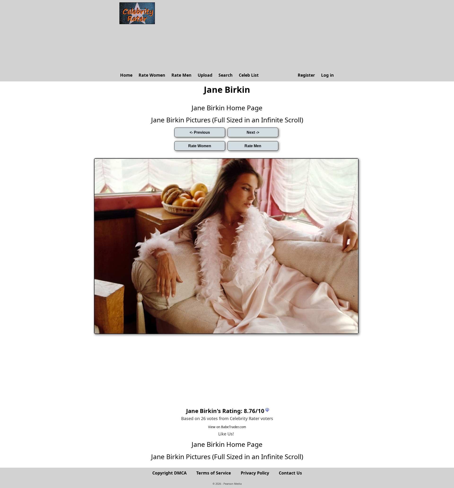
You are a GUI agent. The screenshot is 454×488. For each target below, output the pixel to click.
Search (225, 75)
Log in (327, 75)
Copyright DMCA (169, 473)
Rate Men (181, 75)
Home (126, 75)
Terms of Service (213, 473)
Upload (205, 75)
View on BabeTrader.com (227, 427)
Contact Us (290, 473)
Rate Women (152, 75)
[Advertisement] (247, 35)
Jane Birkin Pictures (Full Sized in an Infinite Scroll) (227, 119)
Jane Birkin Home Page (227, 107)
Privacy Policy (255, 473)
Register (306, 75)
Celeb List (249, 75)
